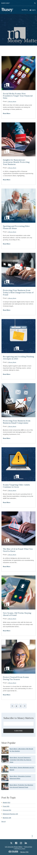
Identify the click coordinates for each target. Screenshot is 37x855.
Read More (6, 113)
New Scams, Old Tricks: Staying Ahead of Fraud (17, 614)
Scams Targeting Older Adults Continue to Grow (16, 486)
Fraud (5, 101)
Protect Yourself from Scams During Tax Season (16, 678)
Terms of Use (28, 847)
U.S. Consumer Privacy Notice (13, 847)
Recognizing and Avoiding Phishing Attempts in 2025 (18, 357)
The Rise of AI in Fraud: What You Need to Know (18, 550)
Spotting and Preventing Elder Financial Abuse (16, 227)
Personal (7, 810)
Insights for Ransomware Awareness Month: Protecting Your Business (16, 162)
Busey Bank (12, 101)
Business (7, 818)
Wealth (6, 802)
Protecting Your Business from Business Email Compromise (16, 421)
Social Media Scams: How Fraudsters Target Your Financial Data (18, 95)
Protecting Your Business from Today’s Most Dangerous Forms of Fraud (18, 292)
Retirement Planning (10, 814)
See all (3, 821)
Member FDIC (24, 852)
